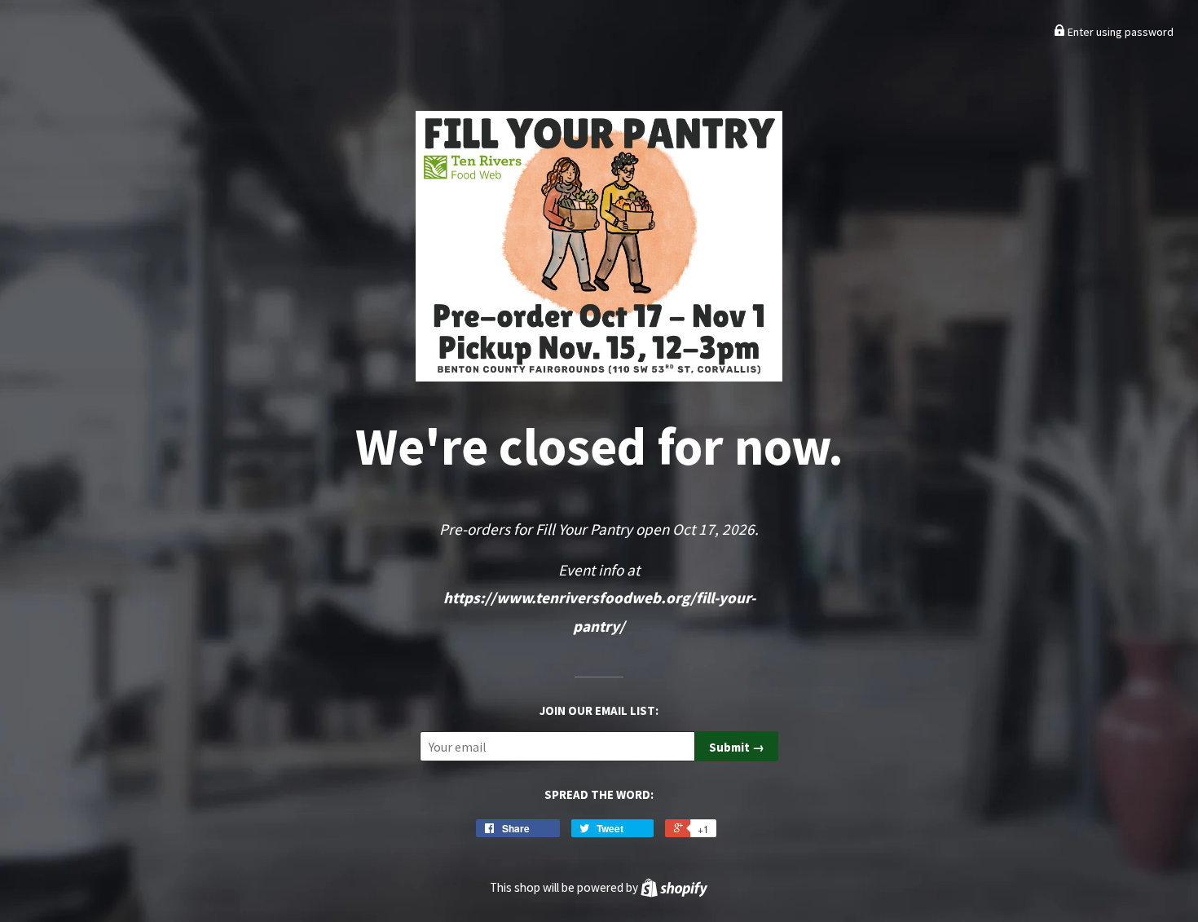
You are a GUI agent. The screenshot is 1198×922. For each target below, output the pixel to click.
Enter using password (1119, 31)
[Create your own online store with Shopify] (674, 887)
